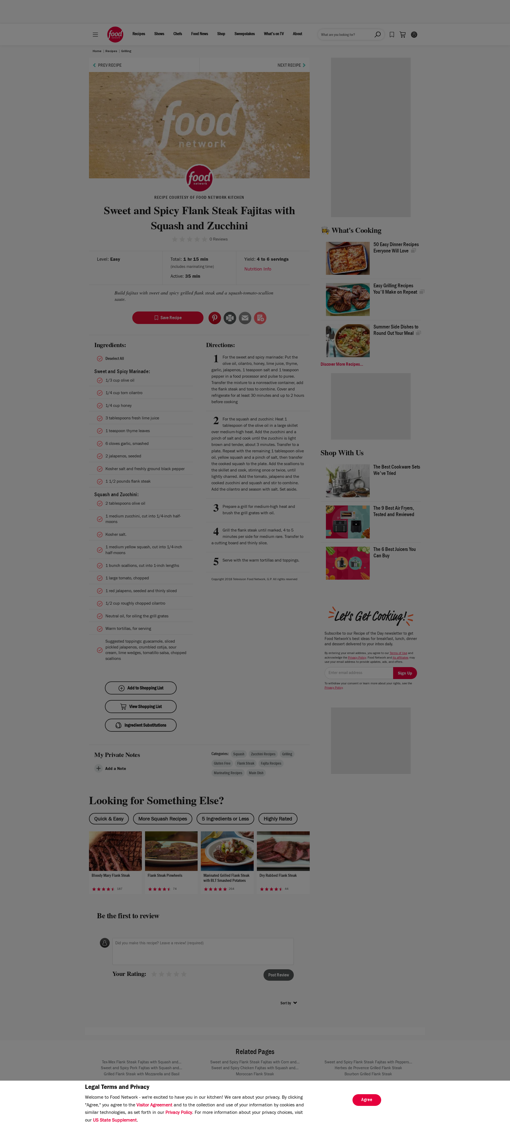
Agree (366, 1100)
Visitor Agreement (154, 1105)
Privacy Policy (178, 1113)
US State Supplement (115, 1120)
